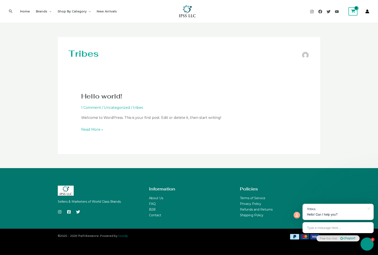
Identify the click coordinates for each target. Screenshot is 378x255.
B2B (152, 209)
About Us (156, 198)
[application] (49, 11)
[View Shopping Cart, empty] (352, 11)
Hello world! (101, 96)
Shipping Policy (251, 215)
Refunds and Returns (256, 209)
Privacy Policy (250, 204)
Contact (155, 215)
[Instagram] (312, 12)
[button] (11, 11)
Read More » (92, 129)
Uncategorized (117, 108)
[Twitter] (329, 12)
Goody (123, 235)
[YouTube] (337, 12)
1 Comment (91, 108)
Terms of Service (252, 198)
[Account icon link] (367, 11)
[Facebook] (320, 12)
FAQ (152, 204)
